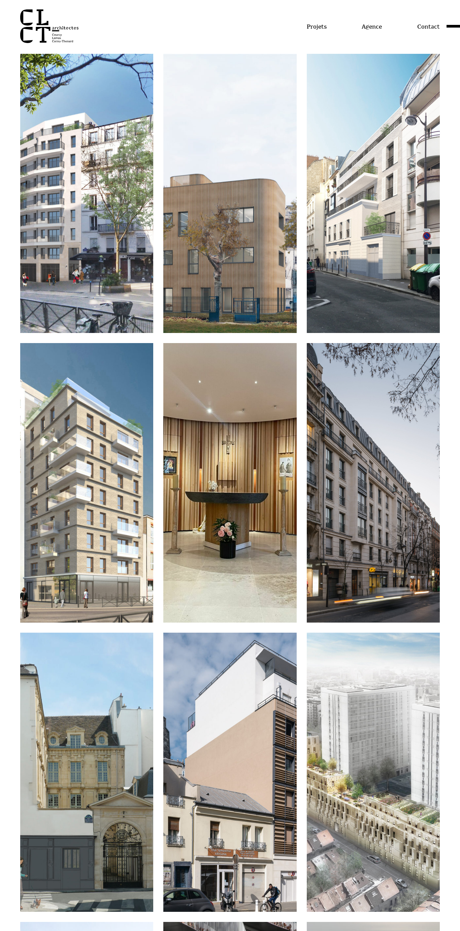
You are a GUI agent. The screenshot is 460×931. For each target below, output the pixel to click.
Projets (317, 27)
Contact (428, 27)
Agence (372, 27)
